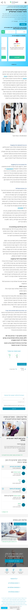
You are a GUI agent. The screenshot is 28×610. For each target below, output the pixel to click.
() (15, 45)
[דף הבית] (14, 2)
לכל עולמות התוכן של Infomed (9, 541)
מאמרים (21, 6)
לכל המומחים (14, 64)
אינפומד (25, 6)
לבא (0, 437)
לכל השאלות (5, 512)
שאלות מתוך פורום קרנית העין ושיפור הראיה (16, 461)
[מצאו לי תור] (3, 32)
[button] (5, 2)
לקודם (27, 437)
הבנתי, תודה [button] (4, 607)
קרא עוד (23, 24)
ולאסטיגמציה (9, 169)
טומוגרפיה (20, 208)
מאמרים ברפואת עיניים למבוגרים (13, 6)
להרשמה (14, 408)
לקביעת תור (16, 57)
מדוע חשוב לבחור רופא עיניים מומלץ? (16, 439)
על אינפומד (13, 579)
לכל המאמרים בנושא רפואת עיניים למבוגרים (12, 455)
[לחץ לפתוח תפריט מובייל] (25, 2)
